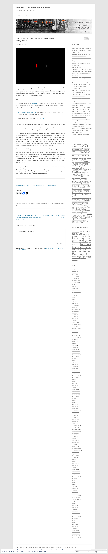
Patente (89, 199)
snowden (83, 208)
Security (74, 204)
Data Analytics (75, 167)
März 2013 (74, 507)
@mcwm (24, 112)
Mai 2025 (74, 286)
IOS (83, 185)
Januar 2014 (75, 492)
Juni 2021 (74, 341)
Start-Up (88, 210)
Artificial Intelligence (80, 149)
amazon (75, 146)
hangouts (86, 181)
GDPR (76, 178)
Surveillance (75, 214)
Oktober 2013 (75, 497)
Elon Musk (76, 172)
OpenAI (84, 199)
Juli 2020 (74, 358)
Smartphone (78, 208)
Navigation (74, 199)
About (26, 15)
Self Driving (84, 206)
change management (76, 162)
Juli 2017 (74, 414)
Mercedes (75, 193)
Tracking (87, 215)
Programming (75, 202)
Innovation (85, 184)
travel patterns (75, 216)
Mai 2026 (74, 271)
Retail (83, 202)
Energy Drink (83, 172)
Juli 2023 (74, 313)
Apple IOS (74, 148)
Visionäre (77, 217)
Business (88, 159)
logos (87, 187)
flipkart (83, 176)
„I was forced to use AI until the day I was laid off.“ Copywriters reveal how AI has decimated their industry (82, 124)
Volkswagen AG (81, 218)
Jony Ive (87, 186)
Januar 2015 (75, 469)
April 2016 (74, 440)
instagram (79, 185)
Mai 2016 (74, 438)
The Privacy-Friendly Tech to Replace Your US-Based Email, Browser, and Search (81, 99)
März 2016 (74, 442)
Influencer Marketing (76, 184)
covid (73, 164)
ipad (86, 185)
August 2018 (75, 396)
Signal (74, 207)
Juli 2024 (74, 295)
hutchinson (77, 182)
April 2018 (74, 404)
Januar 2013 (75, 511)
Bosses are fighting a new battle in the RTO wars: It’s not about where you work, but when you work (82, 79)
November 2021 (76, 334)
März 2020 (74, 364)
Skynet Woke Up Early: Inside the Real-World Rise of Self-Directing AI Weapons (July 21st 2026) (81, 50)
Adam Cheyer (77, 144)
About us (76, 232)
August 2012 (75, 518)
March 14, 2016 (40, 118)
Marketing (74, 190)
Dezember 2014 (76, 471)
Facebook (80, 174)
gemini (82, 178)
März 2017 (74, 421)
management (86, 189)
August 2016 (75, 433)
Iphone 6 (74, 186)
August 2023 (75, 311)
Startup (74, 212)
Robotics (74, 203)
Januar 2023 (75, 322)
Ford (87, 176)
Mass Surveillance (85, 191)
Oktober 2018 (75, 395)
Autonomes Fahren (76, 152)
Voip (89, 217)
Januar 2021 (75, 349)
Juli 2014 (74, 480)
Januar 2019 (75, 389)
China (88, 162)
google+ (76, 180)
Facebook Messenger (77, 175)
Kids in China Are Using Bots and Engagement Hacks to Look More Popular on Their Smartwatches (82, 130)
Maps (90, 189)
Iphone (89, 185)
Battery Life (48, 203)
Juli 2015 (74, 457)
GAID (73, 178)
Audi (76, 151)
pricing (82, 201)
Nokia (78, 199)
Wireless (84, 221)
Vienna (73, 217)
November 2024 (76, 290)
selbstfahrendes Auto (76, 205)
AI (84, 143)
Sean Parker (88, 203)
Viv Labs (82, 217)
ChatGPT (84, 162)
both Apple (34, 103)
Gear (79, 178)
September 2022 (76, 328)
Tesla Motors (74, 215)
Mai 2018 (74, 402)
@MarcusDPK (30, 112)
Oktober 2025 (75, 282)
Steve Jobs (80, 212)
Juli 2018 (74, 398)
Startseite (18, 15)
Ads (82, 144)
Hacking (81, 181)
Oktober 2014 (75, 475)
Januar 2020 (75, 368)
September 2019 (76, 376)
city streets (74, 163)
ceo (83, 160)
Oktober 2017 (75, 412)
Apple (86, 146)
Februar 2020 (75, 366)
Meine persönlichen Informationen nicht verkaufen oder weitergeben (61, 547)
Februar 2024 (75, 305)
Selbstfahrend (80, 204)
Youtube (78, 222)
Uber (84, 216)
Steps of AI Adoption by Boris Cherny (81, 54)
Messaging (82, 193)
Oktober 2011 (75, 536)
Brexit (85, 159)
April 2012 (74, 524)
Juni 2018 (74, 400)
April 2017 (74, 419)
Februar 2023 (75, 320)
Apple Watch (85, 148)
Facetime (74, 176)
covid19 (77, 164)
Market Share (79, 190)
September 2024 (76, 292)
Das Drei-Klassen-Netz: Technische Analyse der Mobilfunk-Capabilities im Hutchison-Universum (82, 59)
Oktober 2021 (75, 335)
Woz (87, 221)
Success (85, 212)
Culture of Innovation (84, 164)
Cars (76, 160)
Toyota (83, 215)
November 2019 (76, 372)
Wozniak (74, 222)
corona (83, 163)
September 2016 (76, 431)
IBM (81, 182)
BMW (81, 159)
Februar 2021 (75, 347)
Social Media (83, 209)
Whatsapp (76, 220)
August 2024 (75, 294)
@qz (35, 112)
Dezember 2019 (76, 370)
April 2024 (74, 301)
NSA (80, 199)
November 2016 (76, 427)
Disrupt (74, 168)
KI (89, 186)
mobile (86, 194)
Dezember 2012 (76, 513)
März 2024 (74, 303)
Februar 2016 (75, 444)
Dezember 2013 (76, 494)
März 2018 (74, 406)
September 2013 (76, 499)
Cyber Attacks (75, 165)
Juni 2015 (74, 459)
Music (85, 196)
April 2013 (74, 505)
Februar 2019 (75, 387)
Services (90, 205)
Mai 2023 (74, 316)
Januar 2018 (75, 408)
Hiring (73, 182)
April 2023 (74, 318)
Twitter (81, 216)
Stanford (84, 210)
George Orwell (75, 179)
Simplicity (86, 207)
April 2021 (74, 345)
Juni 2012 (74, 522)
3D (73, 144)
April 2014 (74, 486)
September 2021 (76, 337)
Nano (82, 198)
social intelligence (76, 209)
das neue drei (88, 165)
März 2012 (74, 526)
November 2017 (76, 410)
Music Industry (75, 198)
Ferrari (79, 176)
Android (81, 146)
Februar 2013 (75, 509)
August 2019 (75, 377)
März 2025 (74, 288)
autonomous (85, 153)
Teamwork (85, 213)
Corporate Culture (81, 237)
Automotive (81, 151)
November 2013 (76, 496)
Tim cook (80, 215)
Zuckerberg (83, 222)
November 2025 (76, 280)
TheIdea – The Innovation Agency (33, 7)
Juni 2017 (74, 416)
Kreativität (74, 187)
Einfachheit (74, 170)
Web (85, 218)
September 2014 (76, 476)
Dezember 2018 (76, 391)
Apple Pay (79, 148)
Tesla (89, 213)
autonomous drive (85, 154)
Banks (73, 158)
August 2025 (75, 284)
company (79, 163)
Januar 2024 (75, 307)
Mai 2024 (74, 299)
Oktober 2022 (75, 326)
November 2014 (76, 473)
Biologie (74, 236)
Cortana (87, 163)
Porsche (78, 201)
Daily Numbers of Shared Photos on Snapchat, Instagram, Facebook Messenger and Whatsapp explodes (28, 218)
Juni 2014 (74, 482)
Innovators (74, 185)
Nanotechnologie (87, 198)
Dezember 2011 (76, 532)
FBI (77, 176)
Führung (90, 176)
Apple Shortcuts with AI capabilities (80, 134)
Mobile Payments (75, 195)
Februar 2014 (75, 490)
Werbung (83, 258)
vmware (86, 217)
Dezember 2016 (76, 425)
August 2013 (75, 501)
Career (73, 160)
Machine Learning (77, 189)
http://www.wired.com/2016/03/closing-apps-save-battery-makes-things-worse (36, 185)
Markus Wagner (86, 190)
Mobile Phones (83, 195)
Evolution (74, 174)
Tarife (81, 214)
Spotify (80, 210)
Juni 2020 (74, 360)
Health (89, 181)
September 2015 (76, 454)
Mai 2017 (74, 417)
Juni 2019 (74, 379)
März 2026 (74, 273)
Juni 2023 (74, 315)
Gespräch (81, 179)
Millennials (82, 194)
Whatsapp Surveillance (77, 221)
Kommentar (59, 243)
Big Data (84, 158)
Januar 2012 (75, 530)
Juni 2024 (74, 297)
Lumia (89, 187)
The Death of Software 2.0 (78, 67)
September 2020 (76, 355)
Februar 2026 (75, 275)
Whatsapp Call (83, 220)
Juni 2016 (74, 436)
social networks (75, 210)
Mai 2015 (74, 461)
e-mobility (87, 169)
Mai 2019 (74, 381)
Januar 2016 (75, 446)
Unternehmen (89, 216)
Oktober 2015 (75, 452)
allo (86, 144)
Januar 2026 (75, 276)
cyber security (82, 165)
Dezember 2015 (76, 448)
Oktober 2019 (75, 374)
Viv (80, 217)
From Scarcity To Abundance (79, 56)
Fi (81, 176)
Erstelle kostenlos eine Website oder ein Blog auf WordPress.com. (31, 547)
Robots (78, 203)
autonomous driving (80, 155)
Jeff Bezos (78, 186)
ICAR (83, 182)
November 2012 (76, 515)
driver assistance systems (78, 169)
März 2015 (74, 465)
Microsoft (75, 194)
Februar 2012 (75, 528)
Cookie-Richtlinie (42, 551)
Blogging (77, 159)
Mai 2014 (74, 484)
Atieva (73, 151)
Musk (79, 198)
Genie (85, 178)
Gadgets (36, 203)
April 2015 (74, 463)
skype (73, 208)
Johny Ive (83, 186)
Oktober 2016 (75, 429)
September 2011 (76, 537)
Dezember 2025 (76, 278)
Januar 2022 (75, 332)
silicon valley (79, 207)
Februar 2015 (75, 467)
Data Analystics (82, 238)
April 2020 (74, 362)
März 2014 (74, 488)
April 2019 (74, 383)
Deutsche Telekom (87, 166)
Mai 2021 (74, 343)
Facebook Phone (87, 175)
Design (81, 167)
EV (89, 172)
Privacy (86, 201)
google (85, 179)
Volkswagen (75, 218)
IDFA (85, 182)
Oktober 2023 (75, 309)
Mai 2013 (74, 503)
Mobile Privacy (76, 197)
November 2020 (76, 353)
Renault (80, 202)
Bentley (80, 158)
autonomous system (76, 156)
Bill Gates (89, 158)
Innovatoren (84, 247)
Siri (89, 207)
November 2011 (76, 534)
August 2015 (75, 456)
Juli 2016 (74, 435)
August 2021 (75, 339)
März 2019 (74, 385)
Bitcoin (74, 159)
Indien (88, 182)
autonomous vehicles (86, 157)
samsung (83, 203)
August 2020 (75, 356)
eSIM (88, 172)
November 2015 (76, 450)
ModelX (82, 196)
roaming (86, 202)
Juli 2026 (74, 269)
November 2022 (76, 324)
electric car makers (82, 170)
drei (83, 168)
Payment (74, 201)
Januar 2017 (75, 423)
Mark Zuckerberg (75, 191)
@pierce (20, 112)
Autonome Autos (87, 151)
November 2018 (76, 393)
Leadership (82, 187)
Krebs (78, 187)
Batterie (76, 158)
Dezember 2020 (76, 351)
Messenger (88, 193)
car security (79, 160)
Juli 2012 (74, 520)
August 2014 (75, 478)
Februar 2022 (75, 330)
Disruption (79, 168)
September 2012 (76, 516)
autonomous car (76, 154)
